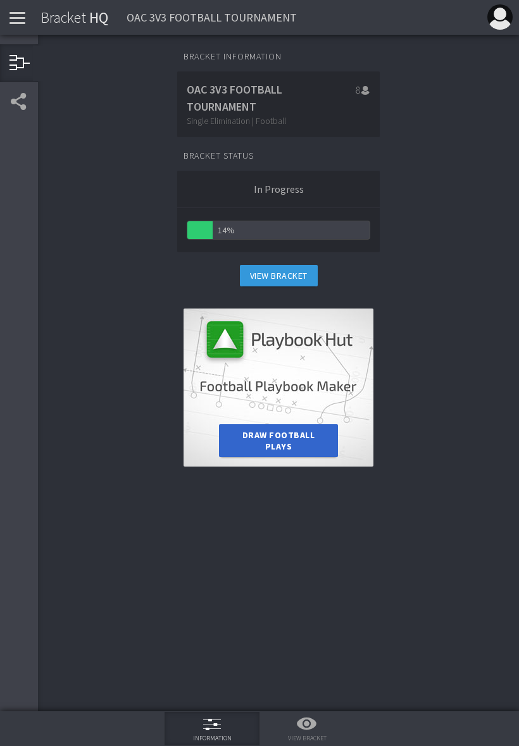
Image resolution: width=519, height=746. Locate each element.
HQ (74, 17)
